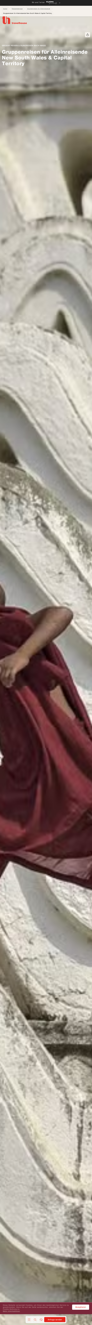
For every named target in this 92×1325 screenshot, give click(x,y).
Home (5, 9)
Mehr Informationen (11, 1311)
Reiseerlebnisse (17, 9)
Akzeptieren (80, 1307)
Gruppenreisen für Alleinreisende (38, 9)
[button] (35, 1319)
